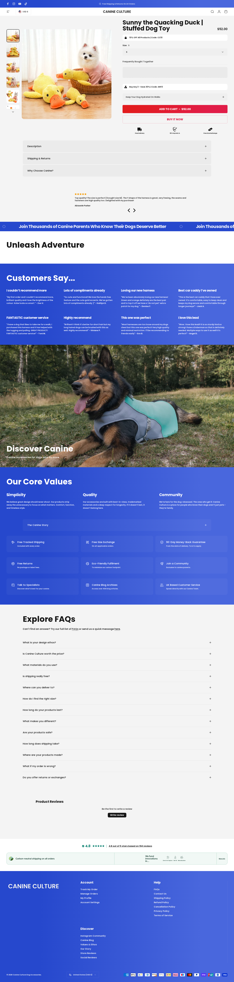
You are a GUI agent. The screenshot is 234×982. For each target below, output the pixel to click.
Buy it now (175, 119)
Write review (117, 815)
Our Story (85, 949)
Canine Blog (87, 940)
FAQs (75, 629)
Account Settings (90, 902)
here (117, 629)
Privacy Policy (161, 911)
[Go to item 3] (13, 66)
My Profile (85, 898)
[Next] (104, 80)
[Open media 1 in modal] (66, 74)
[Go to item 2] (13, 50)
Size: (126, 45)
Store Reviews (88, 953)
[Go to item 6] (13, 111)
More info (222, 858)
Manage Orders (89, 893)
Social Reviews (88, 957)
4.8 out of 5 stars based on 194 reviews (130, 846)
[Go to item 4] (13, 81)
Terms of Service (163, 915)
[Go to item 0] (13, 35)
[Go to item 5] (13, 96)
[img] (134, 194)
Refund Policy (161, 902)
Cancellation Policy (164, 906)
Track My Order (89, 889)
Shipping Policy (162, 898)
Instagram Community (93, 936)
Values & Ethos (88, 944)
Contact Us (160, 893)
